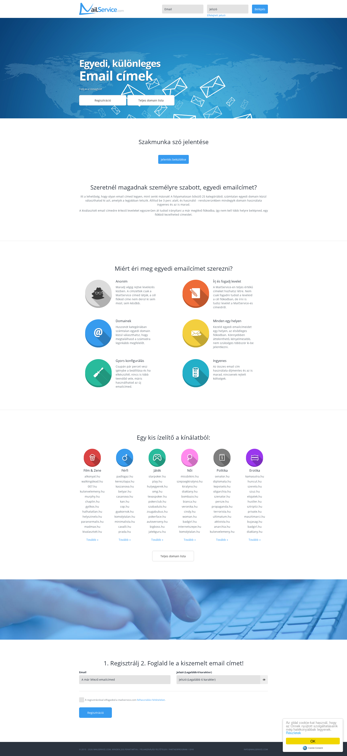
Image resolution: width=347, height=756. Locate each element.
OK (312, 741)
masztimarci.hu (254, 516)
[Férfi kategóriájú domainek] (124, 457)
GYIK (191, 749)
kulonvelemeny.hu (92, 491)
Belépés (260, 9)
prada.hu (124, 532)
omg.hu (157, 491)
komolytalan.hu (124, 516)
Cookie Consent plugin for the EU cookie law (313, 748)
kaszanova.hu (125, 486)
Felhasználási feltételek (153, 749)
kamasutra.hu (254, 476)
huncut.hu (255, 481)
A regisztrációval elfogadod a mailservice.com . (125, 700)
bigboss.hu (157, 527)
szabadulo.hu (157, 506)
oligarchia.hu (222, 491)
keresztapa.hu (124, 481)
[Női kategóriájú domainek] (189, 457)
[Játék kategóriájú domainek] (157, 457)
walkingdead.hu (92, 481)
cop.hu (124, 506)
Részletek (293, 732)
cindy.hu (190, 511)
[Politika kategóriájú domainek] (222, 457)
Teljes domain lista (151, 100)
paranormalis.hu (92, 521)
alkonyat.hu (92, 476)
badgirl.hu (190, 521)
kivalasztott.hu (92, 532)
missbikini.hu (190, 476)
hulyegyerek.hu (157, 486)
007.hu (92, 486)
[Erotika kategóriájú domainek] (254, 457)
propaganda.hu (222, 506)
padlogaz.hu (124, 476)
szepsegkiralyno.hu (190, 481)
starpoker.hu (157, 476)
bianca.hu (189, 501)
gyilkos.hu (92, 506)
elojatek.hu (254, 496)
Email (82, 672)
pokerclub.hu (157, 501)
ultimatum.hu (222, 516)
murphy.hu (92, 496)
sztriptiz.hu (254, 506)
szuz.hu (254, 491)
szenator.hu (222, 496)
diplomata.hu (222, 481)
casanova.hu (124, 496)
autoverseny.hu (157, 521)
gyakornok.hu (125, 511)
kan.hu (124, 501)
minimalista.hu (125, 521)
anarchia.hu (222, 527)
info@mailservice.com (256, 749)
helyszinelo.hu (92, 516)
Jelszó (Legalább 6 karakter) (194, 672)
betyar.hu (124, 491)
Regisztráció (103, 100)
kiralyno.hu (189, 486)
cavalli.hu (124, 527)
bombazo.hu (189, 496)
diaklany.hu (190, 491)
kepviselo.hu (222, 486)
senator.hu (222, 476)
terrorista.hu (222, 511)
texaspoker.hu (157, 496)
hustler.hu (255, 501)
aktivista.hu (222, 521)
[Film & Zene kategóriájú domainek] (92, 457)
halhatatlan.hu (92, 511)
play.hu (157, 481)
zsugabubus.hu (157, 511)
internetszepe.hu (189, 527)
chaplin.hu (92, 501)
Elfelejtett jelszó (216, 15)
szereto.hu (255, 486)
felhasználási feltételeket (151, 700)
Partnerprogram (178, 749)
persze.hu (222, 501)
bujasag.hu (254, 521)
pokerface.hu (157, 516)
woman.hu (190, 516)
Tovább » (92, 540)
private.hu (255, 511)
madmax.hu (92, 527)
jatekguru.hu (157, 532)
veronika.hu (190, 506)
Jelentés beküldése (173, 159)
